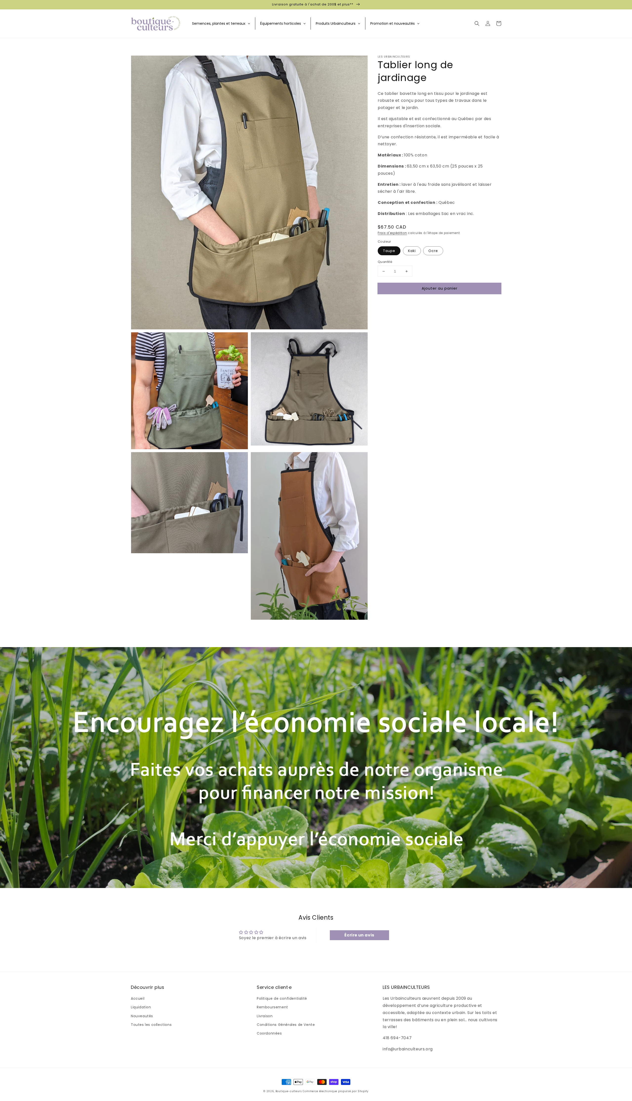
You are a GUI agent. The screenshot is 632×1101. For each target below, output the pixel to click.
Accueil (137, 998)
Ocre (433, 250)
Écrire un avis (359, 935)
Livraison (265, 1016)
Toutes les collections (151, 1024)
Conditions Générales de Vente (286, 1024)
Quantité (385, 261)
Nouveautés (142, 1016)
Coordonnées (269, 1033)
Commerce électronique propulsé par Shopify (335, 1091)
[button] (477, 23)
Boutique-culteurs (289, 1091)
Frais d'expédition (392, 233)
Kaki (412, 250)
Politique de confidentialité (282, 998)
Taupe (389, 250)
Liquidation (141, 1007)
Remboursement (272, 1007)
